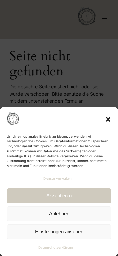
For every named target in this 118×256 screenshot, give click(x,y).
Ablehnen (59, 213)
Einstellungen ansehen (59, 231)
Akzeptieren (59, 195)
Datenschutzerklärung (55, 247)
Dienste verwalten (57, 178)
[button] (108, 119)
